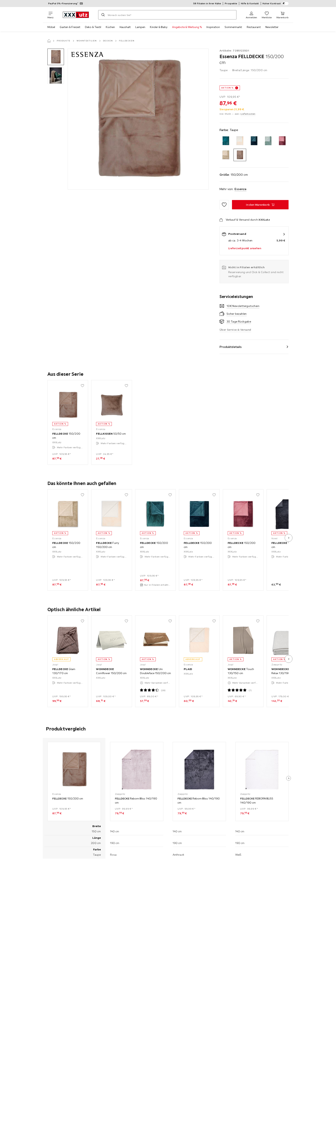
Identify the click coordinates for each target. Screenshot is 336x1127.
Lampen (140, 27)
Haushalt (125, 27)
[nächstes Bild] (288, 538)
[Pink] (282, 141)
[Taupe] (240, 155)
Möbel (51, 27)
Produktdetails (231, 347)
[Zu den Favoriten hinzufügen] (224, 204)
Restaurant (254, 27)
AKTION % (227, 87)
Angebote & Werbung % (187, 27)
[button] (55, 57)
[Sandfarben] (226, 155)
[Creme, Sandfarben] (240, 141)
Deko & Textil (93, 27)
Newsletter (271, 27)
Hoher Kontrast (271, 3)
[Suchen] (103, 14)
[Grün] (268, 141)
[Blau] (226, 141)
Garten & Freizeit (70, 27)
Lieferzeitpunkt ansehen (244, 248)
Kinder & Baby (158, 27)
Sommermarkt (233, 27)
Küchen (110, 27)
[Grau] (254, 141)
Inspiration (213, 27)
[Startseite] (49, 40)
